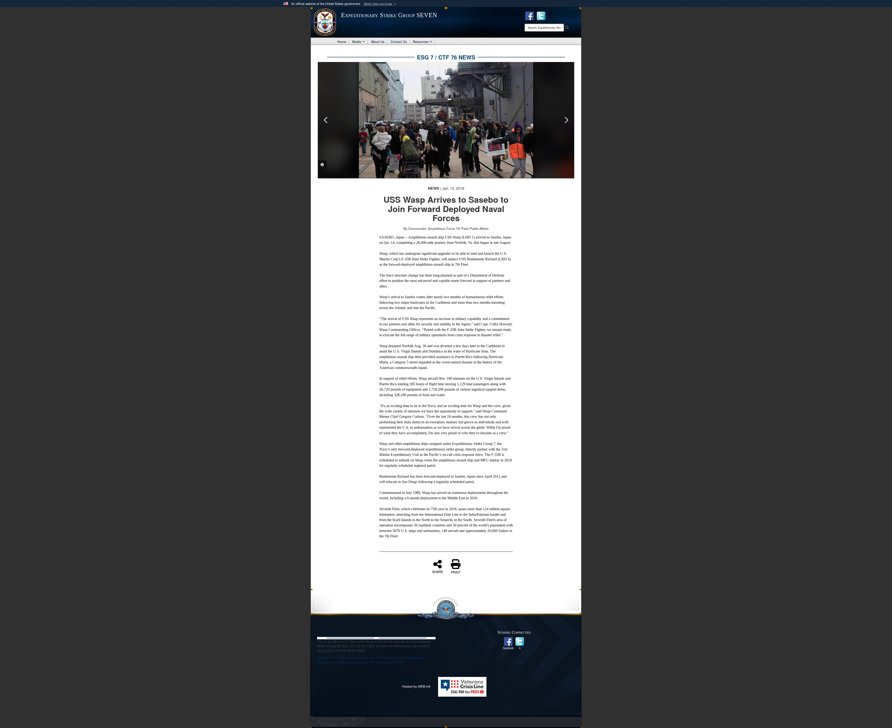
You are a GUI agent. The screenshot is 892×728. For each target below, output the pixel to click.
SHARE (437, 571)
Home (341, 41)
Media (356, 41)
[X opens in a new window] (541, 15)
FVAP (398, 662)
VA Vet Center (379, 662)
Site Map (323, 657)
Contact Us (398, 41)
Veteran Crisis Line (351, 662)
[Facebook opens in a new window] (529, 15)
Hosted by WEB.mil (416, 686)
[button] (380, 3)
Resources (421, 41)
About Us (377, 41)
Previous (326, 120)
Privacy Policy (390, 657)
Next (566, 120)
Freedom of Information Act (355, 657)
